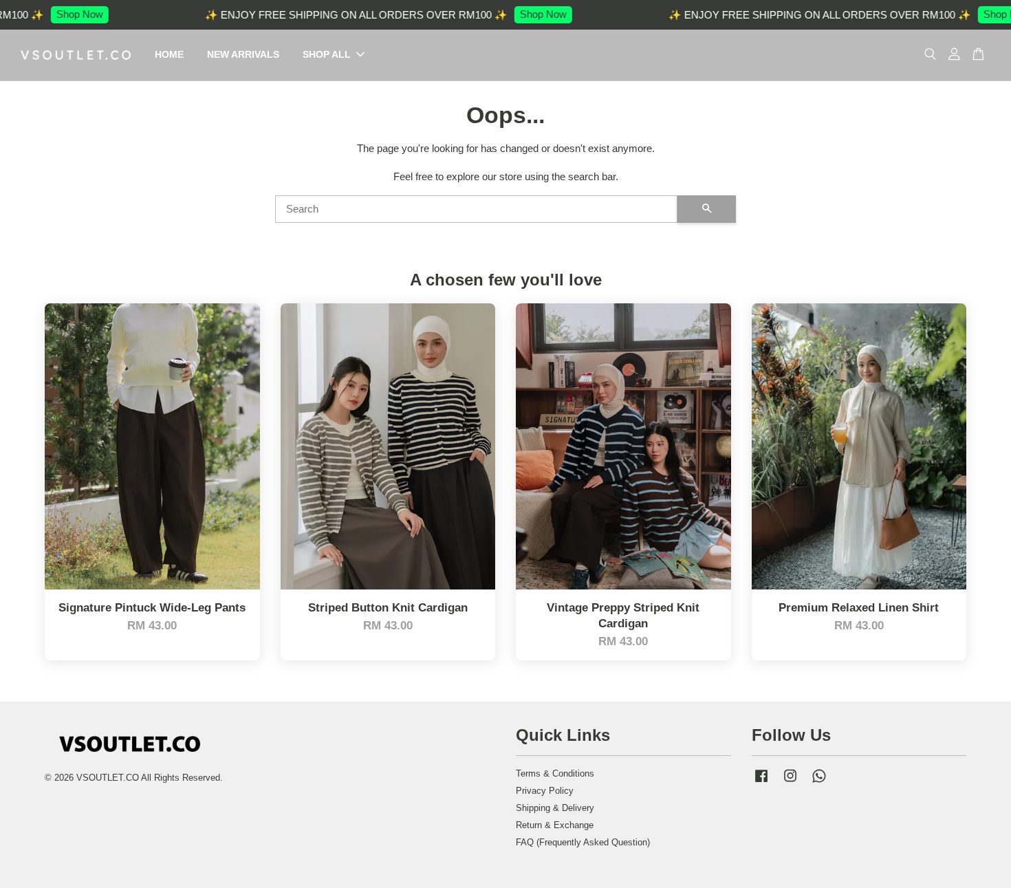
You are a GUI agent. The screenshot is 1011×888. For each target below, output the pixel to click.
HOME (169, 54)
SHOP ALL (327, 54)
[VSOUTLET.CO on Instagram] (790, 782)
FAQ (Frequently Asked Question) (583, 842)
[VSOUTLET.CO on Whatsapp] (819, 782)
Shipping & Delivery (555, 808)
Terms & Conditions (555, 773)
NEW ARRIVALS (243, 54)
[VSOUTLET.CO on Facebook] (761, 782)
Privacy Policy (545, 791)
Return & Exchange (555, 825)
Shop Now (60, 14)
